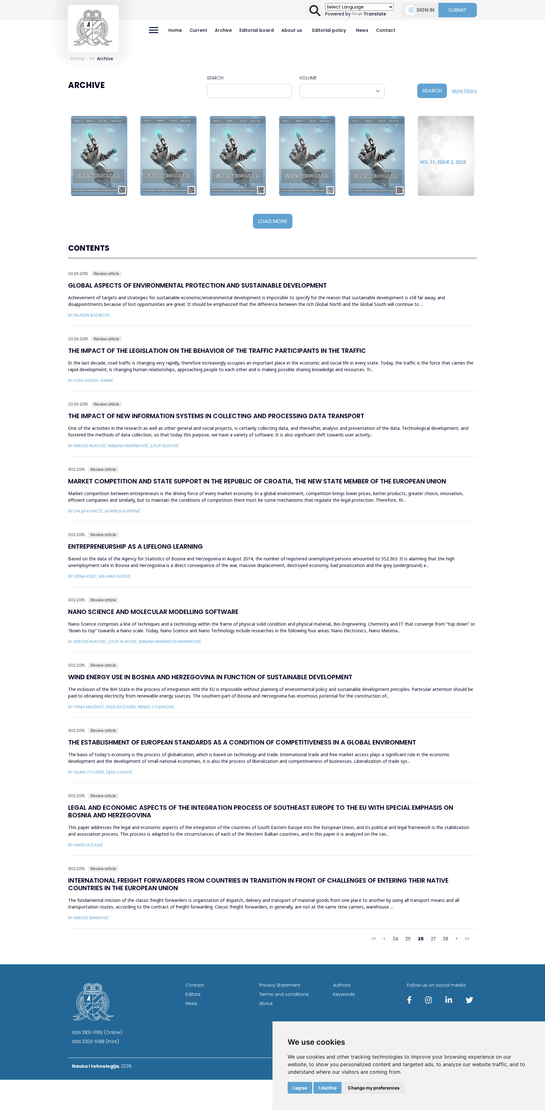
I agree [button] (300, 1087)
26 (421, 939)
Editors (193, 994)
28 (445, 939)
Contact (385, 30)
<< (374, 939)
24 (395, 939)
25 (408, 939)
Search (215, 78)
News (362, 30)
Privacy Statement (279, 985)
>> (467, 939)
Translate (375, 14)
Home (175, 30)
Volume (308, 78)
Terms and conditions (284, 994)
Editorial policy (329, 30)
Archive (223, 30)
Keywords (344, 994)
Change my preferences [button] (374, 1087)
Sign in (425, 10)
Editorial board (256, 30)
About (266, 1003)
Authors (341, 985)
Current (198, 30)
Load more (272, 221)
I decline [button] (328, 1087)
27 (433, 939)
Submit (457, 10)
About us (291, 30)
